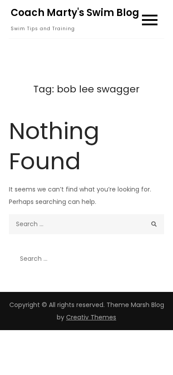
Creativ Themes (91, 317)
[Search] (154, 224)
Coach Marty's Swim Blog (75, 13)
